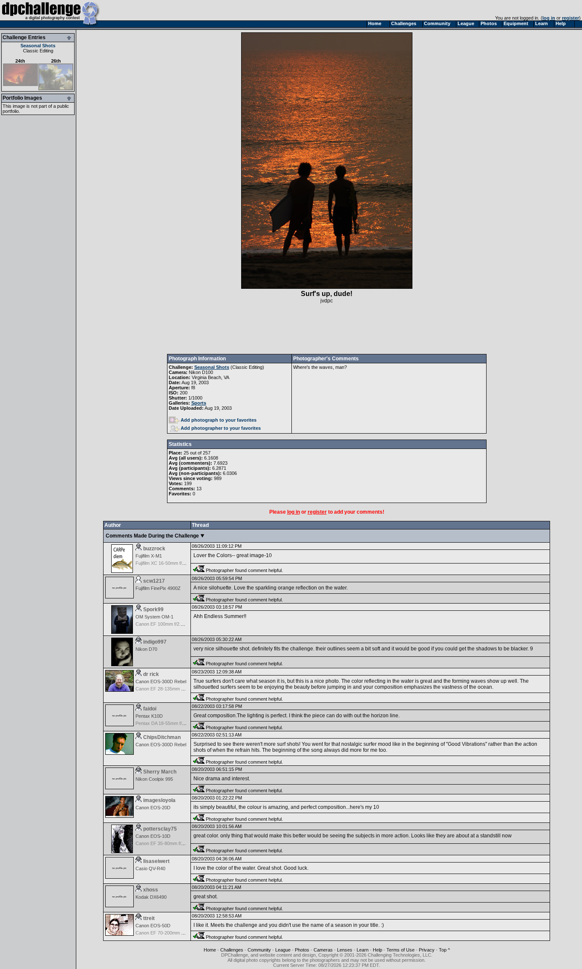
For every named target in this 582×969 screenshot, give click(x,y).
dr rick (151, 674)
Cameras (323, 949)
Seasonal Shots (37, 45)
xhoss (150, 890)
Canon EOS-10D (152, 836)
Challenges (231, 949)
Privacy (427, 949)
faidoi (149, 709)
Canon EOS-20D (152, 807)
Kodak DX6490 (151, 897)
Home (210, 949)
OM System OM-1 (154, 616)
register (570, 17)
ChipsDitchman (162, 737)
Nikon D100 (201, 372)
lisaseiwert (156, 861)
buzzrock (154, 549)
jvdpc (326, 301)
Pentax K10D (149, 716)
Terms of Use (400, 949)
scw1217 (154, 581)
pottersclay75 (160, 829)
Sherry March (159, 772)
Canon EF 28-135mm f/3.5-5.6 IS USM (175, 688)
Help (377, 949)
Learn (363, 949)
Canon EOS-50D (152, 925)
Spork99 (153, 609)
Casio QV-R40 (150, 868)
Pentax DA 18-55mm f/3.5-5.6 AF (169, 723)
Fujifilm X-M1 (148, 555)
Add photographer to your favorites (221, 428)
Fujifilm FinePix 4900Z (158, 588)
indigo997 (155, 642)
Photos (302, 949)
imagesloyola (159, 800)
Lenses (344, 949)
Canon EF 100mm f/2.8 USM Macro (172, 624)
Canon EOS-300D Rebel (160, 681)
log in (548, 17)
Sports (198, 402)
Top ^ (444, 949)
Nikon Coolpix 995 (154, 779)
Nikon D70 (146, 649)
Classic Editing (38, 50)
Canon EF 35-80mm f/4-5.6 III (166, 843)
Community (259, 949)
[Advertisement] (327, 329)
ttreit (149, 918)
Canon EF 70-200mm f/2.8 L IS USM (173, 932)
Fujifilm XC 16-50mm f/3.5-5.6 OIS (170, 563)
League (283, 949)
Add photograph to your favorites (218, 420)
